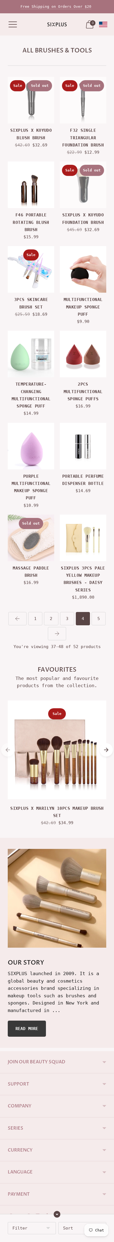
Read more (26, 1028)
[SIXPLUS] (57, 24)
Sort (68, 1228)
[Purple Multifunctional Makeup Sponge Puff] (31, 446)
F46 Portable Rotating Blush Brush (31, 222)
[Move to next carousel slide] (106, 750)
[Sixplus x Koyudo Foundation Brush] (83, 184)
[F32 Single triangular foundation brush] (83, 100)
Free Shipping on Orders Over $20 (55, 6)
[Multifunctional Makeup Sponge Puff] (83, 269)
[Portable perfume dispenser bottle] (83, 446)
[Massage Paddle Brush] (31, 538)
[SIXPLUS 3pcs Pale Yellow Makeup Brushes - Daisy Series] (83, 538)
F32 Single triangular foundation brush (83, 138)
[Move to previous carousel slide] (7, 750)
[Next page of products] (57, 633)
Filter (19, 1228)
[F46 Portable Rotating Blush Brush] (31, 184)
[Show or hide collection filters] (57, 1214)
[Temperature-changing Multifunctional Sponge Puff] (31, 354)
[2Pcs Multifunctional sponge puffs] (83, 354)
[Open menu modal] (12, 24)
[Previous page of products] (17, 618)
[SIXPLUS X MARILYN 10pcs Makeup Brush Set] (57, 749)
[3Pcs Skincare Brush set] (31, 269)
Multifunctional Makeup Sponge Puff (83, 307)
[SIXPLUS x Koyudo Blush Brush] (31, 100)
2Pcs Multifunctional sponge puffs (83, 391)
